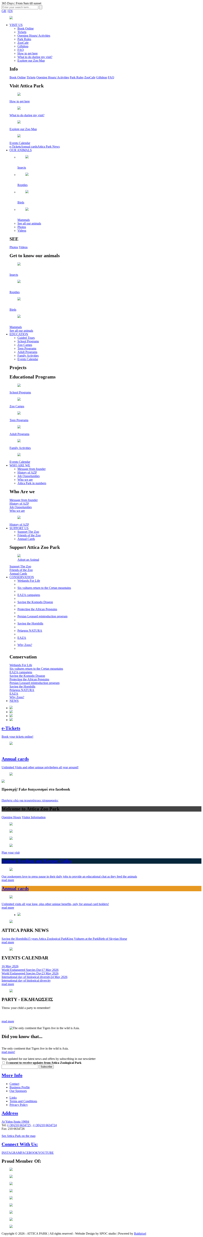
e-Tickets (15, 146)
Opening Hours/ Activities (33, 35)
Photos (21, 227)
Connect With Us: (20, 1144)
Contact (14, 1083)
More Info (12, 1075)
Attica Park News (48, 146)
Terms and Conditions (23, 1101)
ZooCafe (23, 42)
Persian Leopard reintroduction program (42, 616)
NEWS (14, 700)
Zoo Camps (24, 345)
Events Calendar (27, 359)
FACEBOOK (29, 1152)
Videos (21, 230)
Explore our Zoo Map (31, 60)
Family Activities (28, 355)
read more (8, 942)
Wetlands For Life (28, 580)
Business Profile (20, 1087)
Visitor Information (34, 817)
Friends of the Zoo (29, 535)
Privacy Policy (19, 1104)
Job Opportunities (28, 476)
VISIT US (16, 25)
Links (13, 1097)
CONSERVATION (22, 577)
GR (4, 11)
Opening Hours (11, 817)
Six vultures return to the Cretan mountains (44, 587)
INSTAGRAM (11, 1152)
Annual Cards (26, 539)
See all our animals (29, 223)
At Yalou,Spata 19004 (15, 1121)
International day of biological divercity (34, 978)
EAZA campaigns (28, 595)
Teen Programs (26, 348)
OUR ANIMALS (21, 150)
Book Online (25, 28)
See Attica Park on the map (18, 1136)
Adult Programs (27, 352)
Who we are (25, 479)
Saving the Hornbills (30, 623)
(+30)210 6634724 (45, 1125)
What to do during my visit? (34, 57)
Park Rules (24, 39)
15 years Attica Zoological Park (47, 938)
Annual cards (29, 146)
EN (10, 11)
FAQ (20, 50)
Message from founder (31, 469)
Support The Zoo (28, 531)
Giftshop (22, 46)
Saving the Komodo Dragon (35, 602)
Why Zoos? (24, 645)
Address (10, 1113)
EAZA (21, 637)
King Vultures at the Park (83, 938)
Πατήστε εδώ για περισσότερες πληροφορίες (30, 800)
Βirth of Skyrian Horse (113, 938)
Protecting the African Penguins (37, 609)
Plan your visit (11, 852)
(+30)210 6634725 (19, 1125)
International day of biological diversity (30, 975)
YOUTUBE (46, 1152)
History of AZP (27, 472)
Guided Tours (26, 337)
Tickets (21, 32)
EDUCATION (19, 334)
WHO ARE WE (20, 465)
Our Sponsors (18, 1091)
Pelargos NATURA (29, 630)
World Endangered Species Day (22, 968)
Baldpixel (140, 1233)
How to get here (27, 53)
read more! (8, 1052)
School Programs (28, 341)
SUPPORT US (19, 528)
